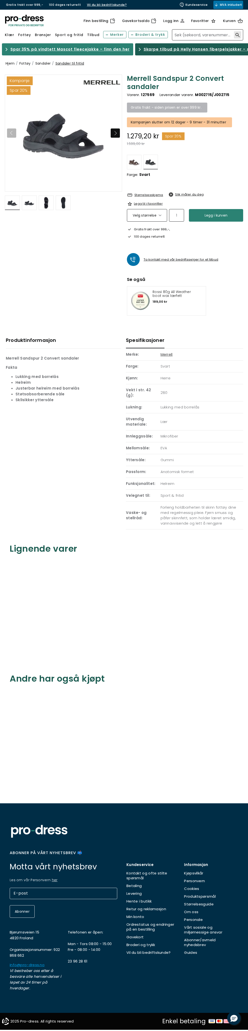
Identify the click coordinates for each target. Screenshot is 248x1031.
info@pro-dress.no (27, 964)
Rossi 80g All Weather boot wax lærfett (172, 294)
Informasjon (196, 864)
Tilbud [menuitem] (93, 34)
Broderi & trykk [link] (150, 34)
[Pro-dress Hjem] (24, 21)
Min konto (135, 916)
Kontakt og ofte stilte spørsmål (146, 875)
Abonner (22, 911)
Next (115, 133)
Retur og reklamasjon (146, 908)
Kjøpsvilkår (193, 873)
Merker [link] (117, 34)
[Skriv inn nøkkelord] (237, 34)
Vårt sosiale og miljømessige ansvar (203, 930)
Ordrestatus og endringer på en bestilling (150, 927)
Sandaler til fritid (69, 63)
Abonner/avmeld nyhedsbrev (200, 942)
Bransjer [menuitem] (43, 34)
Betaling (134, 885)
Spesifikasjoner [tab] (145, 340)
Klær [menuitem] (9, 34)
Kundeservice (197, 5)
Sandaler (43, 63)
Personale (193, 919)
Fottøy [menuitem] (24, 34)
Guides (190, 952)
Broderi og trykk (140, 944)
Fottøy (25, 63)
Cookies (191, 888)
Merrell (167, 354)
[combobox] (207, 34)
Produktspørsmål (200, 896)
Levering (134, 893)
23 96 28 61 (77, 961)
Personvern (194, 880)
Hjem (10, 63)
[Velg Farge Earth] (134, 162)
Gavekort (135, 937)
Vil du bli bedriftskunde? (148, 952)
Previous (11, 133)
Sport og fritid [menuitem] (69, 34)
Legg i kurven (216, 215)
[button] (234, 1018)
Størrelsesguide (199, 904)
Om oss (191, 911)
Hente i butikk (139, 901)
